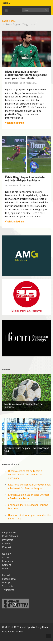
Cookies (6, 543)
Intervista (7, 561)
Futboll (27, 185)
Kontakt (6, 547)
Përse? (6, 568)
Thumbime (8, 589)
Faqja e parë (9, 20)
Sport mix (7, 586)
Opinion (6, 553)
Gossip (6, 582)
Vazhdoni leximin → (16, 122)
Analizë (6, 557)
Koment (6, 564)
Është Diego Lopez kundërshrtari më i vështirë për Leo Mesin (26, 179)
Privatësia (7, 539)
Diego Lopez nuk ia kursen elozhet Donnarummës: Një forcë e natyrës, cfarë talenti (26, 74)
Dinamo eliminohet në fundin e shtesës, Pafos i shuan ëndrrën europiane (25, 474)
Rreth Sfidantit (10, 536)
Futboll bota (30, 83)
